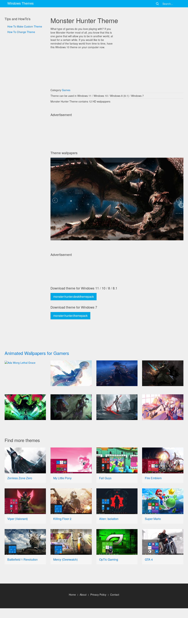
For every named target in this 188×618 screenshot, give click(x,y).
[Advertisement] (25, 158)
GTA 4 (149, 559)
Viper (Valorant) (17, 519)
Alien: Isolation (108, 519)
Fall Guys (105, 478)
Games (66, 90)
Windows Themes (20, 3)
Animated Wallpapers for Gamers (37, 353)
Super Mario (153, 519)
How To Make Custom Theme (24, 26)
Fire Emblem (153, 478)
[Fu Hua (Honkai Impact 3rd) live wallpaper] (162, 407)
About (83, 594)
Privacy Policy (98, 594)
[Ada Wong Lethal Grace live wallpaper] (25, 362)
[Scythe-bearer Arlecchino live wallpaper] (117, 407)
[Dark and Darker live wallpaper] (162, 373)
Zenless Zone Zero (19, 478)
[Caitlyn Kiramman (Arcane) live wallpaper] (71, 407)
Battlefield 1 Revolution (22, 559)
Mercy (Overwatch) (65, 559)
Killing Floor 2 (62, 519)
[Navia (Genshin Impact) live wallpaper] (117, 373)
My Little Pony (62, 478)
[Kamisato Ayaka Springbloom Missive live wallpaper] (71, 373)
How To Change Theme (21, 32)
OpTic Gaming (108, 559)
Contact (114, 594)
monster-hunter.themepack (70, 315)
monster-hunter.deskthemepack (73, 296)
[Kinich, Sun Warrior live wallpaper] (25, 407)
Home (72, 594)
